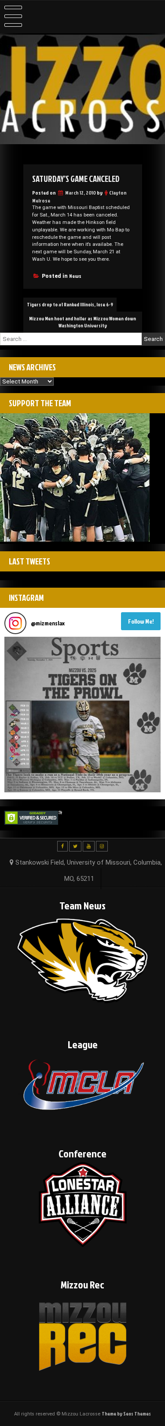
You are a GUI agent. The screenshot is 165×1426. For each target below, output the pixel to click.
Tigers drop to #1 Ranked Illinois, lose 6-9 (70, 304)
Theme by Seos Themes (126, 1413)
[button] (82, 714)
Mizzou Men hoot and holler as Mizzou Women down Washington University (82, 322)
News (75, 276)
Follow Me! (141, 621)
